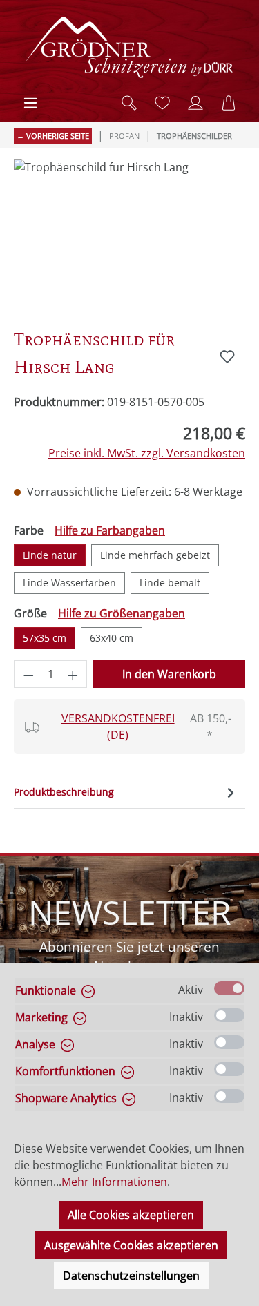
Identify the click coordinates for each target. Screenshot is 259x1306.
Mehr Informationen (114, 1181)
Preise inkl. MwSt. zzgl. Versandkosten (146, 453)
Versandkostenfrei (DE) (118, 726)
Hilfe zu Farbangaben (110, 530)
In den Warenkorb (169, 674)
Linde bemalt (170, 582)
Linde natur (50, 554)
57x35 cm (44, 637)
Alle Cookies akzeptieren (131, 1214)
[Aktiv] (229, 988)
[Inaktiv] (229, 1015)
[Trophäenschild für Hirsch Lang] (129, 236)
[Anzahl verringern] (28, 674)
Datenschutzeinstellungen (131, 1275)
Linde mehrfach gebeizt (155, 554)
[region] (129, 236)
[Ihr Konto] (195, 103)
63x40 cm (111, 637)
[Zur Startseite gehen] (129, 47)
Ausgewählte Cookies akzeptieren (131, 1245)
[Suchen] (129, 103)
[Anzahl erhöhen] (73, 674)
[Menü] (30, 103)
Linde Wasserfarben (69, 582)
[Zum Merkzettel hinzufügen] (227, 356)
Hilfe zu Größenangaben (121, 613)
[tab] (126, 792)
